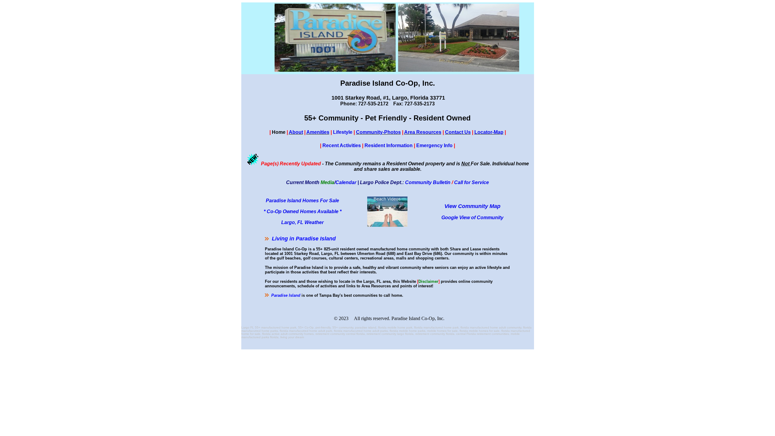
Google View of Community (472, 217)
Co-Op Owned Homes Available (302, 211)
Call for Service (471, 182)
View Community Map (472, 206)
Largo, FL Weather (302, 222)
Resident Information (388, 145)
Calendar (345, 182)
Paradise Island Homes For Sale (302, 200)
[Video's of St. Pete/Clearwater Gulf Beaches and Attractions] (387, 225)
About (296, 132)
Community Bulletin (427, 182)
